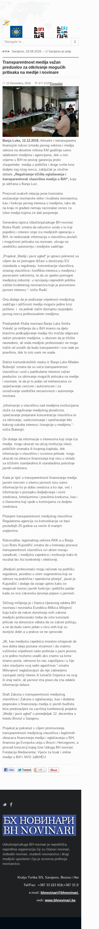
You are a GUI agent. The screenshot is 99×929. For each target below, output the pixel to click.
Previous (3, 51)
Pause (6, 51)
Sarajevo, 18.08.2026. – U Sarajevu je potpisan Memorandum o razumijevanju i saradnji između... (41, 51)
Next (8, 51)
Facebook (11, 805)
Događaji (56, 84)
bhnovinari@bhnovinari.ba (62, 893)
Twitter (5, 805)
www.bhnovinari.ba (60, 900)
